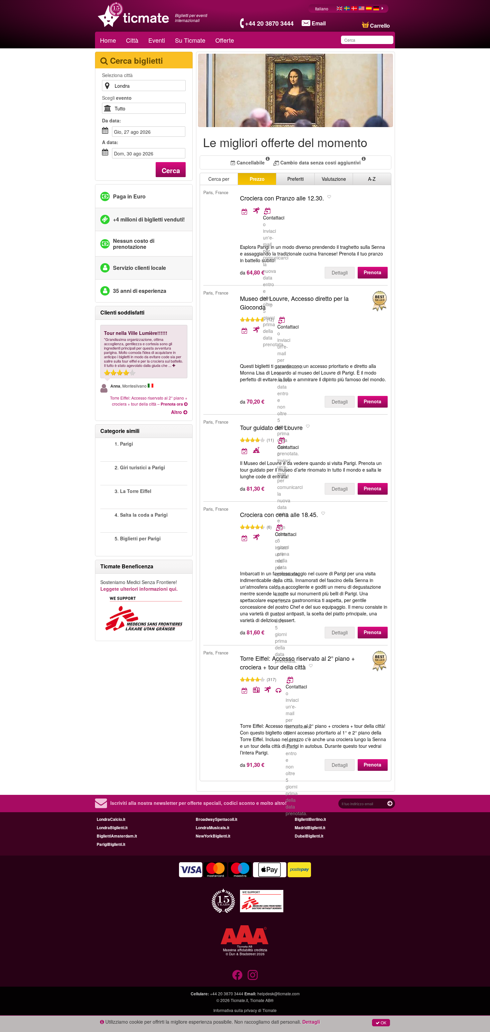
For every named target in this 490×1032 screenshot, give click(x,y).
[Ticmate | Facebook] (237, 975)
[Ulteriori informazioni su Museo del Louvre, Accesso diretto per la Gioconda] (282, 320)
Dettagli (340, 272)
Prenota (372, 272)
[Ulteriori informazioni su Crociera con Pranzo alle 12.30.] (250, 211)
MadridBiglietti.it (310, 828)
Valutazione (334, 178)
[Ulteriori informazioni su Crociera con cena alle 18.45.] (280, 527)
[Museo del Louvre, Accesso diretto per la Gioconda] (379, 301)
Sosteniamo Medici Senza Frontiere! (139, 585)
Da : (111, 120)
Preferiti (295, 178)
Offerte (224, 40)
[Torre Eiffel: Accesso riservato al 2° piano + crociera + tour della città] (379, 661)
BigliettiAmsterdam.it (117, 836)
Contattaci (273, 217)
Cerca (171, 170)
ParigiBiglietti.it (111, 844)
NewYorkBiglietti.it (213, 836)
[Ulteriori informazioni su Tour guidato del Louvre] (282, 440)
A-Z (372, 178)
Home (108, 40)
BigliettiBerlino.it (310, 819)
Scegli (117, 97)
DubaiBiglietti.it (309, 836)
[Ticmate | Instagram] (253, 975)
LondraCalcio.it (111, 819)
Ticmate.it (239, 1000)
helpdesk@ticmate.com (278, 993)
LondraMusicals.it (212, 828)
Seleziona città (117, 75)
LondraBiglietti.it (112, 828)
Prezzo (257, 178)
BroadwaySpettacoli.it (216, 819)
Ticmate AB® (262, 1000)
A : (110, 142)
